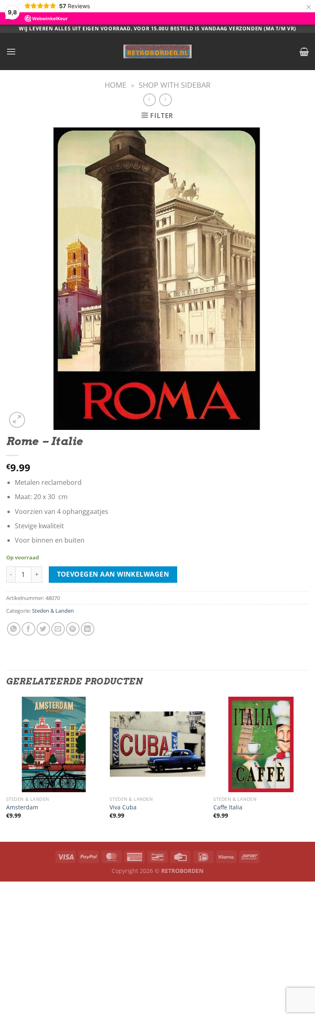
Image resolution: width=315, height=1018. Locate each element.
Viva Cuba (123, 807)
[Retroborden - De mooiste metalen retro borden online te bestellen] (157, 51)
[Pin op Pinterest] (73, 629)
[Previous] (6, 768)
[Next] (308, 768)
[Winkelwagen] (304, 52)
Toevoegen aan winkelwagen (113, 574)
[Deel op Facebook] (28, 629)
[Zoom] (17, 420)
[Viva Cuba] (157, 744)
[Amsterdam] (54, 744)
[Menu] (11, 51)
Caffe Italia (227, 807)
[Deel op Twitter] (43, 629)
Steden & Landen (53, 610)
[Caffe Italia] (261, 744)
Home (115, 85)
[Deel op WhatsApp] (14, 629)
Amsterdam (22, 807)
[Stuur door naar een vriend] (58, 629)
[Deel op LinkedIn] (87, 629)
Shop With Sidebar (174, 85)
